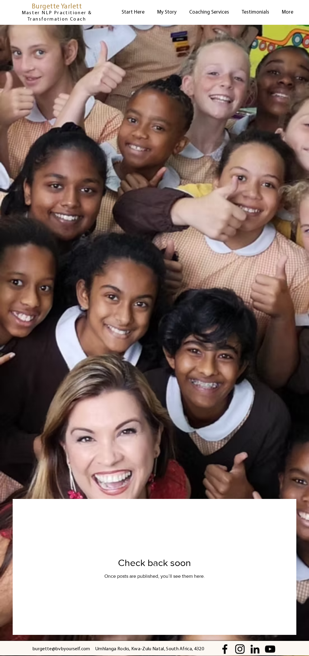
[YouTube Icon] (270, 649)
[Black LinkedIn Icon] (255, 649)
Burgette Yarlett (57, 6)
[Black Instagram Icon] (240, 649)
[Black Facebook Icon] (224, 649)
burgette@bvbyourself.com (61, 649)
